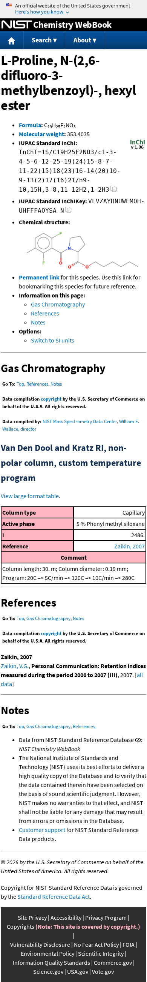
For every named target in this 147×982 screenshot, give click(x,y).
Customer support (42, 829)
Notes (38, 322)
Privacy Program (106, 917)
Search (42, 40)
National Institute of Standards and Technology (17, 25)
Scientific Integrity (101, 953)
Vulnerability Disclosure (40, 944)
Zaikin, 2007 (129, 546)
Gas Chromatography (58, 304)
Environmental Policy (47, 953)
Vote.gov (103, 971)
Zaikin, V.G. (15, 666)
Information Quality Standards (51, 962)
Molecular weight (41, 134)
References (45, 313)
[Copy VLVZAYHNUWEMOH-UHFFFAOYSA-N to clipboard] (68, 212)
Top (20, 384)
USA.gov (77, 971)
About (82, 40)
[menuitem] (11, 40)
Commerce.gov (113, 962)
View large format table (30, 496)
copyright (51, 399)
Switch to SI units (52, 340)
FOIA (128, 944)
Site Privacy (32, 917)
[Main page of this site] (11, 40)
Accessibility (66, 917)
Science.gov (48, 971)
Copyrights (20, 926)
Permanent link (39, 277)
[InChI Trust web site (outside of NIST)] (137, 148)
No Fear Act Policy (96, 944)
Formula (30, 125)
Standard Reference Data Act (53, 896)
